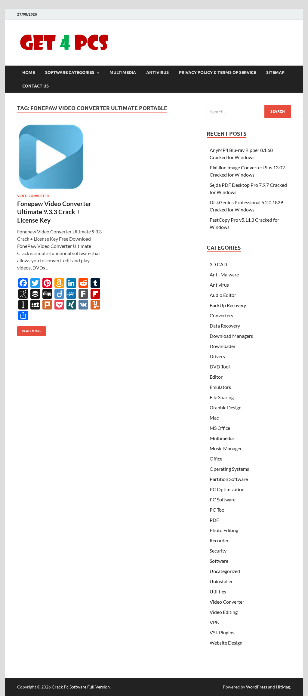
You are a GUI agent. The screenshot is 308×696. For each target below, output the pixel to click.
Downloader (223, 346)
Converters (221, 315)
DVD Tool (220, 366)
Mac (214, 417)
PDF (214, 520)
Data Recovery (225, 325)
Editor (216, 377)
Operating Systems (229, 469)
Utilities (218, 591)
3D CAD (218, 264)
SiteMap (275, 72)
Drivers (217, 356)
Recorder (219, 540)
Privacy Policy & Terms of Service (217, 72)
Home (28, 72)
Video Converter (33, 196)
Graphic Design (226, 407)
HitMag (283, 686)
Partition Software (229, 479)
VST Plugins (222, 632)
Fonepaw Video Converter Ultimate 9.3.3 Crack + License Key (54, 212)
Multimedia (122, 72)
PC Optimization (227, 489)
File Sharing (222, 397)
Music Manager (226, 448)
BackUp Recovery (228, 305)
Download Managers (231, 336)
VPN (215, 622)
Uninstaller (221, 581)
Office (216, 458)
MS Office (220, 428)
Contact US (35, 86)
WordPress (256, 686)
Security (218, 550)
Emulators (220, 387)
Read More (29, 329)
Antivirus (157, 72)
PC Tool (218, 510)
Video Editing (224, 612)
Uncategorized (225, 571)
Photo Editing (224, 530)
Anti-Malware (224, 274)
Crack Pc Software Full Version (81, 686)
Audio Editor (223, 295)
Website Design (226, 642)
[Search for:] (249, 111)
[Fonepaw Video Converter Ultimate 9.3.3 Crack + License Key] (59, 156)
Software (219, 561)
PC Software (223, 499)
